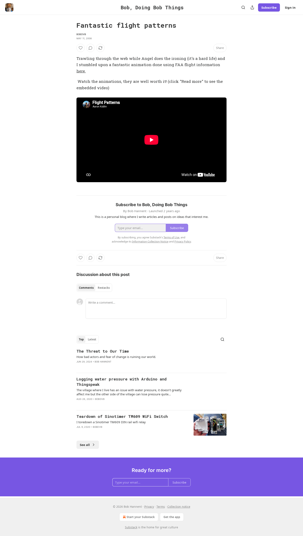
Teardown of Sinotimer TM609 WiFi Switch (122, 416)
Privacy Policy (182, 241)
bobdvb (81, 34)
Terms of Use (171, 237)
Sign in (290, 7)
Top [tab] (81, 339)
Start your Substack (141, 517)
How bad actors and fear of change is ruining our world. (116, 357)
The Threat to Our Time (102, 351)
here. (81, 71)
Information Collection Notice (150, 241)
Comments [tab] (86, 288)
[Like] (80, 48)
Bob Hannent (103, 361)
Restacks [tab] (104, 288)
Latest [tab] (92, 339)
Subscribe (269, 7)
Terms (160, 507)
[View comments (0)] (90, 48)
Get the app (171, 517)
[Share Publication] (252, 7)
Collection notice (178, 507)
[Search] (243, 7)
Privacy (149, 507)
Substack (131, 527)
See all (85, 445)
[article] (151, 359)
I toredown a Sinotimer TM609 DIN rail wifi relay (111, 422)
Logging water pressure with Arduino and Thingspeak (121, 381)
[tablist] (94, 288)
